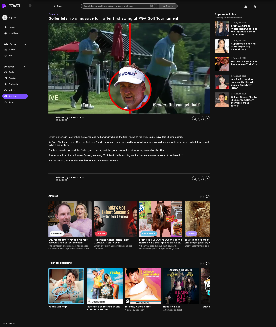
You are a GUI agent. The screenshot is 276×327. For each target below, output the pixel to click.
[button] (236, 28)
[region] (129, 225)
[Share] (207, 118)
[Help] (254, 6)
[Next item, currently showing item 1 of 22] (207, 196)
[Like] (201, 118)
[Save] (194, 118)
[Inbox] (245, 6)
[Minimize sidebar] (30, 5)
